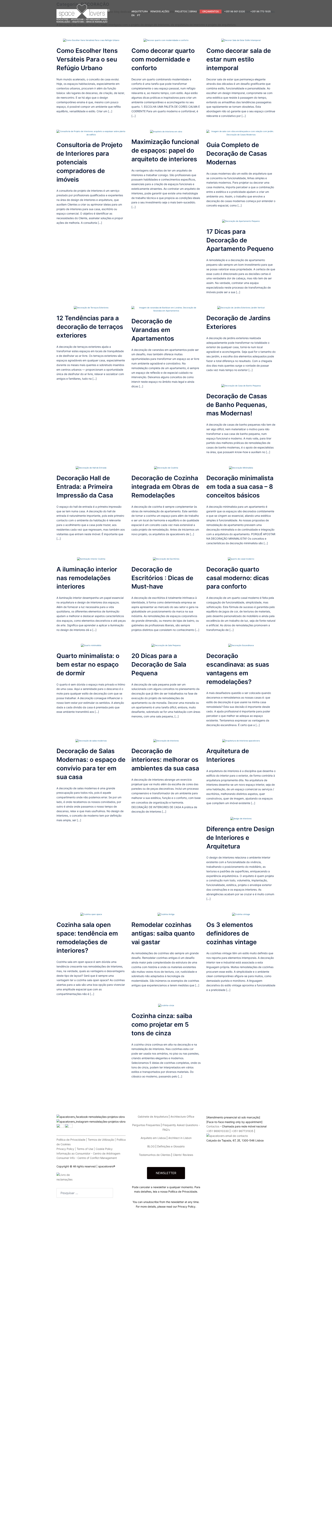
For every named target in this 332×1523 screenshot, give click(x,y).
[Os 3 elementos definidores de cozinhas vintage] (241, 914)
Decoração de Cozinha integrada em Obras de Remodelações (165, 486)
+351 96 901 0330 (234, 11)
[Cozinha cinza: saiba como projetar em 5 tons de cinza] (166, 1005)
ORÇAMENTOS (210, 11)
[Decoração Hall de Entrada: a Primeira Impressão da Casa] (91, 467)
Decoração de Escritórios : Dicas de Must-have (162, 578)
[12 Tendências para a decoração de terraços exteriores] (91, 307)
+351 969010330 (217, 1131)
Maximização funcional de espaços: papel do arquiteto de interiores (165, 150)
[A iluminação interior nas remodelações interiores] (91, 558)
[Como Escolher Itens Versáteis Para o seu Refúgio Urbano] (91, 40)
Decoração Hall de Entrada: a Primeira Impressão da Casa (84, 486)
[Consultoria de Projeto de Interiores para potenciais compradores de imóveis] (91, 132)
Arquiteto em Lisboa (153, 1138)
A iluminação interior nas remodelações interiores (86, 578)
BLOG (151, 1146)
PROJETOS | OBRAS (186, 11)
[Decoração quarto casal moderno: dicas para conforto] (241, 558)
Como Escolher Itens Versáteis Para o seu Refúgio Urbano (87, 59)
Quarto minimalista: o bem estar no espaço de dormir (87, 664)
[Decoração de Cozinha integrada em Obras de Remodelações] (166, 467)
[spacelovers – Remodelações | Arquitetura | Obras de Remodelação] (83, 13)
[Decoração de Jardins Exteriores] (241, 307)
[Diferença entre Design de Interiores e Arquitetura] (240, 818)
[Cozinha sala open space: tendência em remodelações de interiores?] (91, 914)
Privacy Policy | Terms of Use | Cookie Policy (84, 1148)
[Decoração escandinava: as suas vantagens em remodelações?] (241, 645)
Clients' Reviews (183, 1154)
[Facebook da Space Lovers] (91, 1109)
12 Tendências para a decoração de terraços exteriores (89, 326)
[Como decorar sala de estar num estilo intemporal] (241, 40)
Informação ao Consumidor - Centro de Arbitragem (88, 1153)
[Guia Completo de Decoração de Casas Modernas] (241, 132)
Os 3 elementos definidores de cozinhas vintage (231, 933)
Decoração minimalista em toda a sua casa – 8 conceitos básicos (239, 486)
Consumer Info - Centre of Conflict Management (86, 1158)
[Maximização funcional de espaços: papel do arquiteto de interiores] (166, 131)
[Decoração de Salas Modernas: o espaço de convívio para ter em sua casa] (91, 740)
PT (138, 15)
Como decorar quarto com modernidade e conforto (163, 59)
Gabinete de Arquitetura (153, 1116)
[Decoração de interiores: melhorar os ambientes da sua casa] (166, 740)
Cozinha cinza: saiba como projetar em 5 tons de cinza (161, 1024)
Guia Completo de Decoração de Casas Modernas (236, 153)
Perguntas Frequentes (146, 1125)
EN (132, 15)
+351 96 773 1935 (260, 11)
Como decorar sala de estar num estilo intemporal (238, 59)
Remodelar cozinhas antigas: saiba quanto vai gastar (163, 933)
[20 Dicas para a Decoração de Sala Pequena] (166, 645)
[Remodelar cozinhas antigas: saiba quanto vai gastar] (166, 914)
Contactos (212, 1126)
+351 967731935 (242, 1131)
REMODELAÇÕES (159, 11)
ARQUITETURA (139, 11)
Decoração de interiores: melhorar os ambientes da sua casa (165, 759)
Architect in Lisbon (180, 1138)
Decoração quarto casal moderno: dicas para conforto (237, 578)
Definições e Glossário (171, 1146)
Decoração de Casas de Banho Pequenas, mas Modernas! (236, 404)
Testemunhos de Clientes (154, 1154)
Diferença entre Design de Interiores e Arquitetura (240, 837)
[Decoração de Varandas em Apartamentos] (166, 309)
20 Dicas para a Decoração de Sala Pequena (158, 664)
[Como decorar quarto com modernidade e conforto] (166, 40)
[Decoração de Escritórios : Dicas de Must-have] (166, 558)
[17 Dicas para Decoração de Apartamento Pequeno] (241, 221)
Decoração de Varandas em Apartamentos (152, 329)
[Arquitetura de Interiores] (241, 740)
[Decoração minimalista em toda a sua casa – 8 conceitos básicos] (241, 467)
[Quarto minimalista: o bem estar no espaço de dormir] (91, 645)
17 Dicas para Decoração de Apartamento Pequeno (239, 240)
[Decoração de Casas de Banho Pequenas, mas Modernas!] (241, 385)
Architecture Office (182, 1116)
